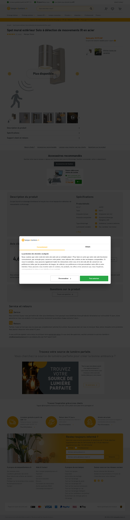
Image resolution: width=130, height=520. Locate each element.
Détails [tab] (87, 247)
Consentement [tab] (42, 247)
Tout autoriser (94, 278)
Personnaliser (63, 278)
